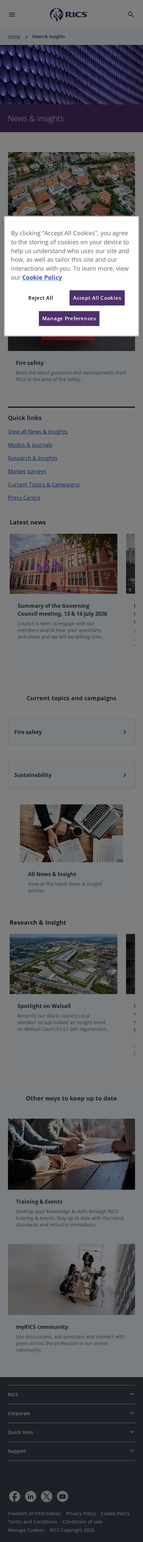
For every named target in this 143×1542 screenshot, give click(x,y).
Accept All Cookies (97, 297)
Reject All (40, 297)
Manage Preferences (69, 318)
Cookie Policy (42, 277)
